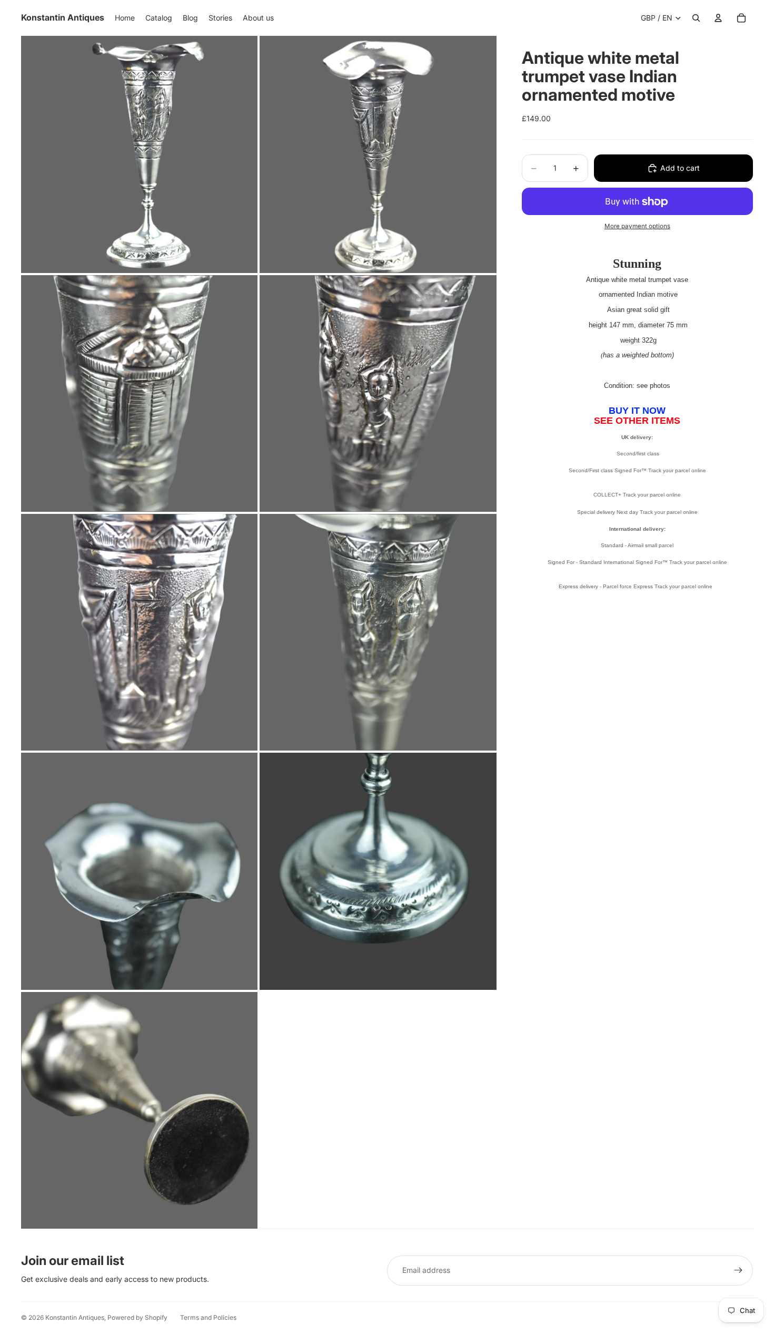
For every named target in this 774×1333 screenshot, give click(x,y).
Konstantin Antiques (74, 1317)
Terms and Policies (208, 1317)
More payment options (637, 226)
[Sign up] (738, 1270)
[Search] (696, 18)
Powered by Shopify (137, 1317)
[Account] (718, 18)
